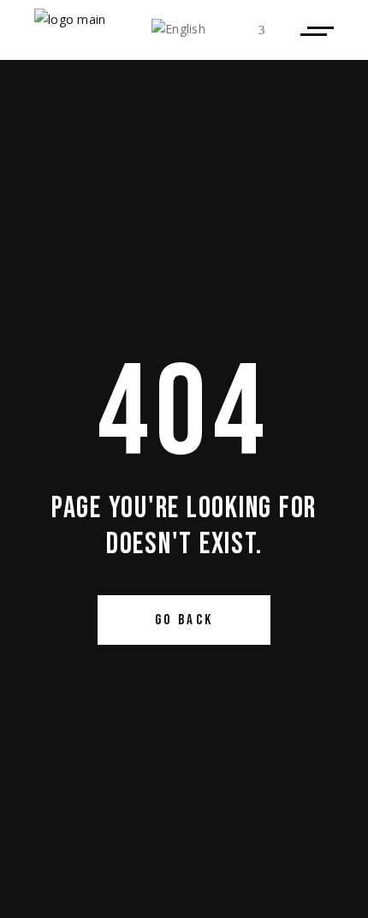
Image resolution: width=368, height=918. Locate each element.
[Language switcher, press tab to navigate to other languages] (208, 30)
